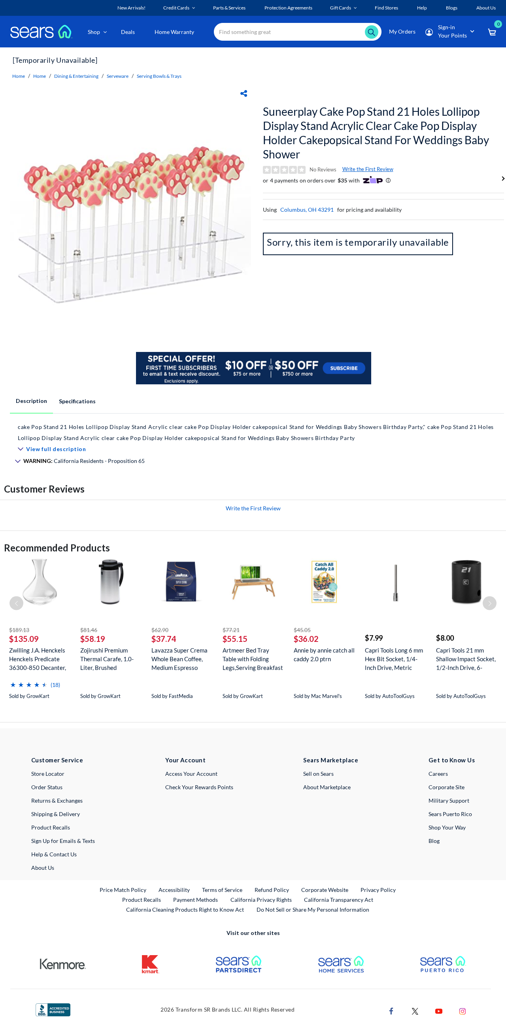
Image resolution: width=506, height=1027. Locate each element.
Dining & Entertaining (76, 76)
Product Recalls (50, 827)
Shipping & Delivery (55, 814)
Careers (438, 773)
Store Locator (47, 773)
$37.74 (163, 638)
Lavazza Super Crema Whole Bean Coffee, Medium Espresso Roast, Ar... (179, 659)
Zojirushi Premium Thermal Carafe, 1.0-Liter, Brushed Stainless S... (107, 659)
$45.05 (302, 629)
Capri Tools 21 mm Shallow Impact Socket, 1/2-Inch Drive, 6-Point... (466, 659)
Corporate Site (446, 787)
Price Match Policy (123, 889)
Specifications (77, 401)
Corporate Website (325, 889)
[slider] (29, 681)
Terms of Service (222, 889)
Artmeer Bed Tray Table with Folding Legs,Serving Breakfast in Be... (253, 659)
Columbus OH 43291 (307, 209)
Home (18, 76)
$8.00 (445, 638)
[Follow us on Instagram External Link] (462, 1010)
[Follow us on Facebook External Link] (391, 1010)
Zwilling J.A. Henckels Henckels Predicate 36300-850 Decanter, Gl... (37, 659)
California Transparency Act (338, 899)
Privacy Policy (378, 889)
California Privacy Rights (261, 899)
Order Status (46, 787)
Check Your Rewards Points (199, 787)
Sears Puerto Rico (450, 814)
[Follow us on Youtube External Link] (439, 1010)
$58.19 (92, 638)
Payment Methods (195, 899)
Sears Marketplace (330, 760)
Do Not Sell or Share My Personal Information (313, 909)
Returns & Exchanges (57, 800)
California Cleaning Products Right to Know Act (185, 909)
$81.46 (88, 629)
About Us (42, 867)
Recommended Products (57, 547)
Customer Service (57, 760)
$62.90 (159, 629)
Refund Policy (272, 889)
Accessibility (174, 889)
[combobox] (297, 32)
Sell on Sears (318, 773)
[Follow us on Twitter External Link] (415, 1010)
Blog (434, 840)
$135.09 (24, 638)
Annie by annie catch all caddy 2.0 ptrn (324, 654)
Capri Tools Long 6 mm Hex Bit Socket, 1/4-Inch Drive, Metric (394, 659)
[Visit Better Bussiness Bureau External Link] (53, 1009)
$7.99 (374, 638)
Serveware (117, 76)
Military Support (449, 800)
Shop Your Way (447, 827)
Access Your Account (191, 773)
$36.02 (306, 638)
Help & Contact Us (54, 854)
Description (31, 400)
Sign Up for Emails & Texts (63, 840)
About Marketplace (327, 787)
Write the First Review (367, 169)
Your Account (185, 760)
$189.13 (19, 629)
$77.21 (231, 629)
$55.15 (235, 638)
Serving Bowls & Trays (159, 76)
